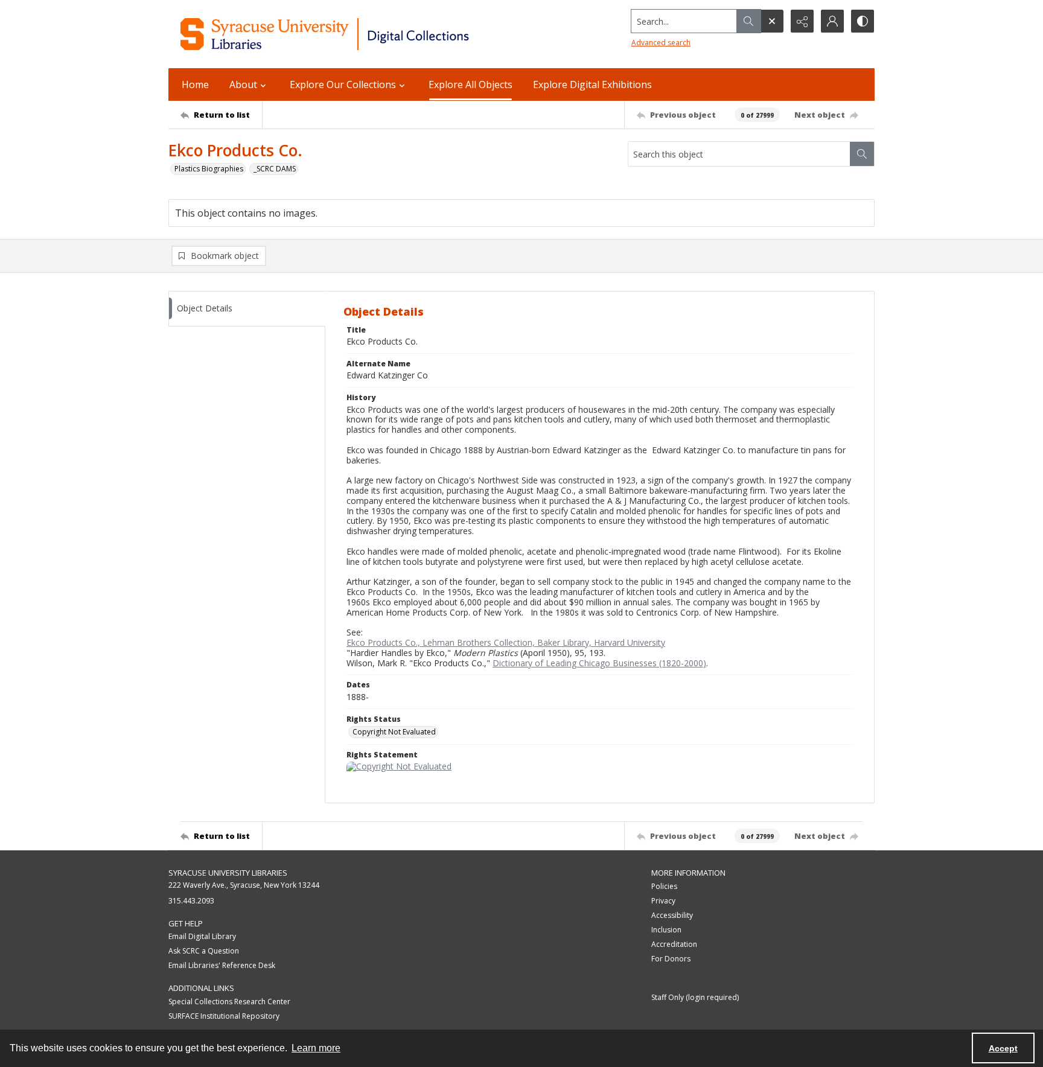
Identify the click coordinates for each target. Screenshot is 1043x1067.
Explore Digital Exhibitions (592, 84)
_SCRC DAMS (275, 169)
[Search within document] (862, 154)
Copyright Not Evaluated (394, 732)
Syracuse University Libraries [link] (227, 872)
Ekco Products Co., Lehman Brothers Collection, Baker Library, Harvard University (505, 642)
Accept (1003, 1048)
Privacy (663, 901)
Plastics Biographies (208, 169)
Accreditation (674, 944)
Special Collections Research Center (229, 1001)
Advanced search (661, 42)
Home (195, 84)
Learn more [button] (316, 1048)
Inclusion (666, 930)
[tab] (247, 308)
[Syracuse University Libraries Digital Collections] (360, 34)
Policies (664, 886)
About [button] (243, 84)
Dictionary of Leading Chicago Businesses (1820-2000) (599, 663)
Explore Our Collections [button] (343, 84)
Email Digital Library (202, 936)
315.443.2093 (191, 901)
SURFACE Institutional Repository (223, 1016)
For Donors (671, 959)
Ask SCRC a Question (203, 951)
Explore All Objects (470, 84)
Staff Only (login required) (695, 997)
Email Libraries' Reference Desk (221, 965)
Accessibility (672, 915)
